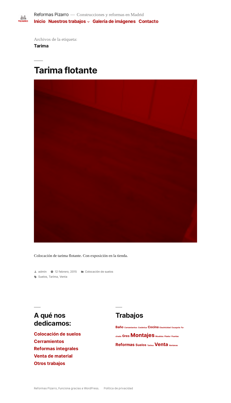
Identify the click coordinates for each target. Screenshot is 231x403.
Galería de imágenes (114, 21)
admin (42, 271)
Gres (126, 336)
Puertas (175, 336)
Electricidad (165, 327)
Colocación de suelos (99, 271)
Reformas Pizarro (51, 14)
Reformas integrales (56, 348)
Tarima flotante (65, 70)
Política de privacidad (118, 388)
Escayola (176, 327)
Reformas (125, 344)
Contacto (148, 21)
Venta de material (53, 356)
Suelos (42, 276)
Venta (63, 276)
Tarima (53, 276)
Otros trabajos (49, 363)
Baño (119, 327)
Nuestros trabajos (67, 21)
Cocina (153, 327)
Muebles (159, 336)
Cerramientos (49, 341)
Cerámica (142, 327)
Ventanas (173, 345)
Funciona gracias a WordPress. (79, 388)
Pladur (167, 336)
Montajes (142, 335)
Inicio (39, 21)
